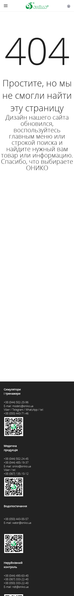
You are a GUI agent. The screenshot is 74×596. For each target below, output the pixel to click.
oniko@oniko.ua (21, 466)
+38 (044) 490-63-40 (16, 575)
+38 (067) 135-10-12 (16, 473)
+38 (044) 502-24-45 (16, 459)
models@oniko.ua (22, 406)
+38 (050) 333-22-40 (16, 583)
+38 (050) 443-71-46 (16, 413)
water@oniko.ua (21, 523)
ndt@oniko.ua (20, 587)
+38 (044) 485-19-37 (16, 462)
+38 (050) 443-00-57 (16, 519)
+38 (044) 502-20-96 (16, 402)
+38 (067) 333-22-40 (16, 579)
